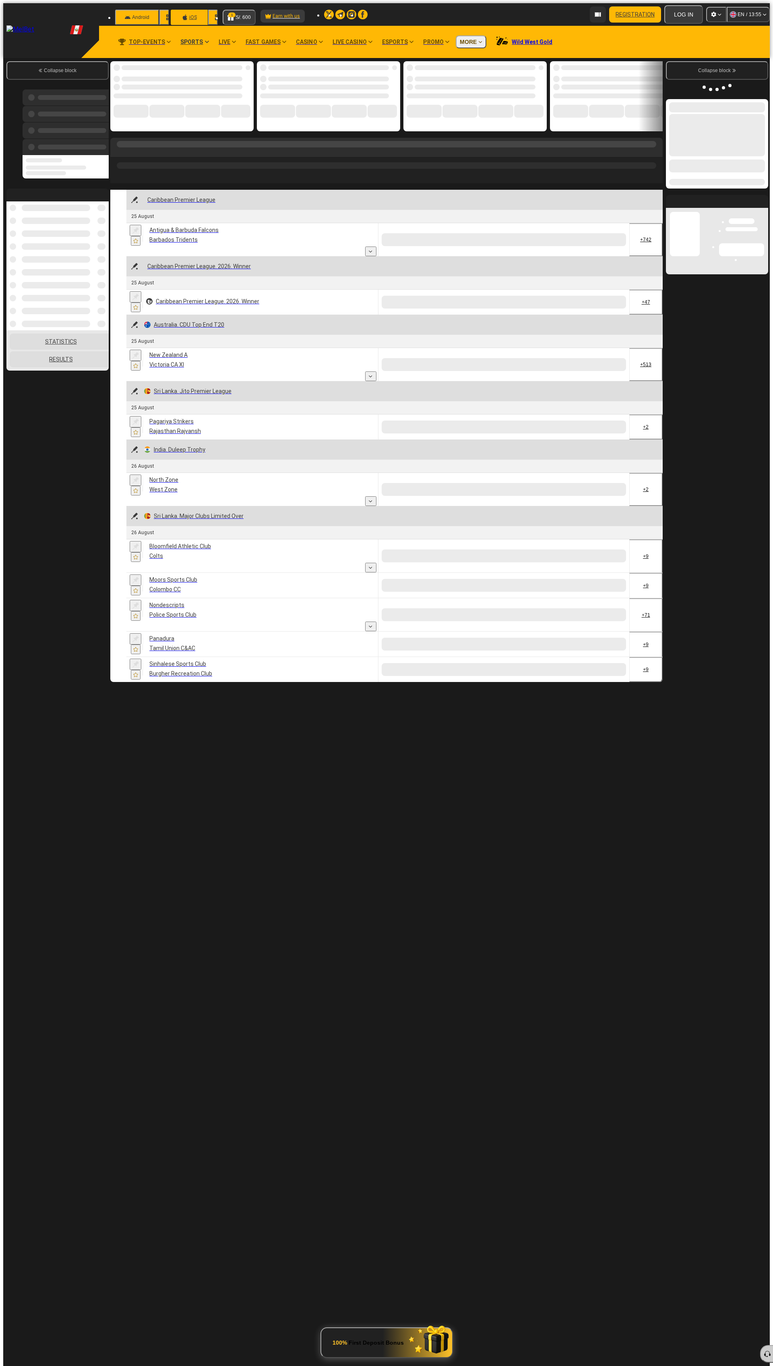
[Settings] (716, 14)
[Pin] (135, 230)
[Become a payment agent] (598, 14)
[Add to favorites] (136, 241)
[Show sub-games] (370, 251)
